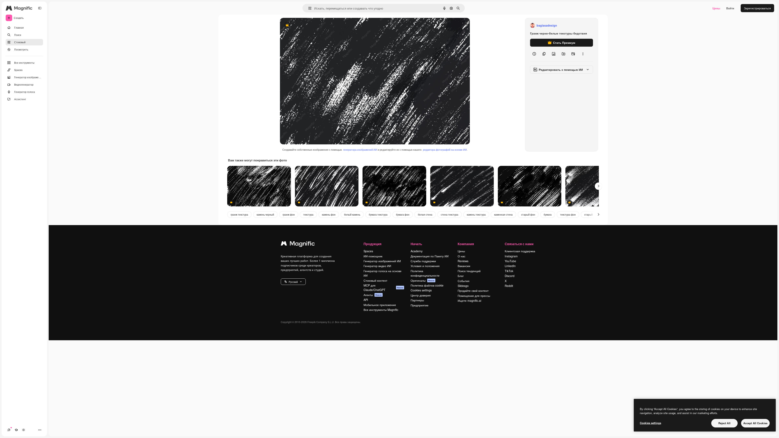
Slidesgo (463, 286)
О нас (461, 256)
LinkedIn (510, 266)
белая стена (425, 214)
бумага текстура (378, 214)
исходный (307, 25)
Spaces (368, 251)
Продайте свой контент (473, 291)
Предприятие (419, 305)
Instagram (511, 256)
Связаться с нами (519, 244)
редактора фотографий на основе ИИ (445, 149)
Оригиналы (423, 280)
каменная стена (503, 214)
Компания (466, 244)
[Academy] (16, 430)
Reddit (509, 286)
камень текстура (476, 214)
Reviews (463, 261)
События (463, 281)
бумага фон (402, 214)
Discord (509, 276)
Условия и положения (425, 266)
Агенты (373, 295)
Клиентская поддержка (520, 251)
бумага (548, 214)
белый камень (352, 214)
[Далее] (598, 186)
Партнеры (417, 300)
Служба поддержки (423, 261)
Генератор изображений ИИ (382, 261)
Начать (416, 244)
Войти (730, 8)
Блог (461, 276)
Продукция (372, 244)
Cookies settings (421, 290)
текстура (308, 214)
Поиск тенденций (469, 271)
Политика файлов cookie (427, 285)
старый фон (528, 214)
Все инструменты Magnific (381, 310)
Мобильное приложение (380, 305)
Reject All (724, 423)
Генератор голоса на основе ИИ (382, 273)
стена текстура (449, 214)
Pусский (293, 281)
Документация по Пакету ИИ (430, 256)
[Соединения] (9, 430)
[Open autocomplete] (308, 8)
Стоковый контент (375, 280)
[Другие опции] (583, 54)
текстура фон (568, 214)
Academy (417, 251)
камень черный (265, 214)
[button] (293, 281)
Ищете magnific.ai (469, 300)
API (366, 300)
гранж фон (289, 214)
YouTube (510, 261)
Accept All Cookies (755, 423)
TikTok (509, 271)
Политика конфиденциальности (425, 273)
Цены (716, 8)
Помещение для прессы (474, 296)
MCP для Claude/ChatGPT (383, 287)
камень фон (329, 214)
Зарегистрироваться (757, 8)
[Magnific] (298, 244)
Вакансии (464, 266)
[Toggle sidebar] (40, 8)
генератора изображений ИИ (360, 149)
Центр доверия (421, 295)
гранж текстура (239, 214)
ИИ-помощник (373, 256)
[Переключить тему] (23, 430)
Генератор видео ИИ (377, 266)
